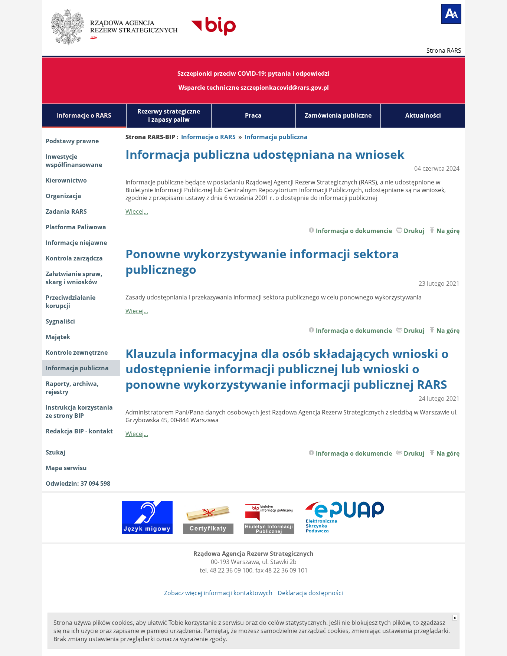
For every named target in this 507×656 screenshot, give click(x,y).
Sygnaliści (60, 321)
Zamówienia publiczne (338, 115)
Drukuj (414, 231)
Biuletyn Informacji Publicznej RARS (166, 26)
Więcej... (136, 211)
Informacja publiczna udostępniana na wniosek (265, 154)
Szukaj (55, 452)
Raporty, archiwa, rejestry (72, 388)
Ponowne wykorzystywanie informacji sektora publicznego (262, 261)
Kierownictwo (66, 180)
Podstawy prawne (72, 141)
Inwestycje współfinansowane (74, 160)
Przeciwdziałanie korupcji (70, 301)
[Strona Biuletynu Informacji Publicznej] (269, 517)
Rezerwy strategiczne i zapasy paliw (168, 115)
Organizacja (63, 196)
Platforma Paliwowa (76, 227)
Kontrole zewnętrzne (77, 352)
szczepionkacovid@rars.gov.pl (285, 87)
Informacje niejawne (76, 243)
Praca (253, 115)
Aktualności (423, 115)
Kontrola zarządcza (74, 258)
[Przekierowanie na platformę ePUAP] (344, 517)
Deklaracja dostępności (310, 593)
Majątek (58, 337)
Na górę (447, 231)
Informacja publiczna (77, 368)
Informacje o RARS (84, 115)
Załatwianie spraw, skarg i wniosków (74, 278)
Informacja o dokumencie (354, 231)
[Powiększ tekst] (451, 14)
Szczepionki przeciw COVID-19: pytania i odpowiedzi (253, 73)
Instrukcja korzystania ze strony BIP (79, 411)
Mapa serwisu (66, 468)
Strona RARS (443, 50)
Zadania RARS (66, 211)
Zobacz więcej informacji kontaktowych (218, 593)
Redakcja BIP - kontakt (79, 431)
